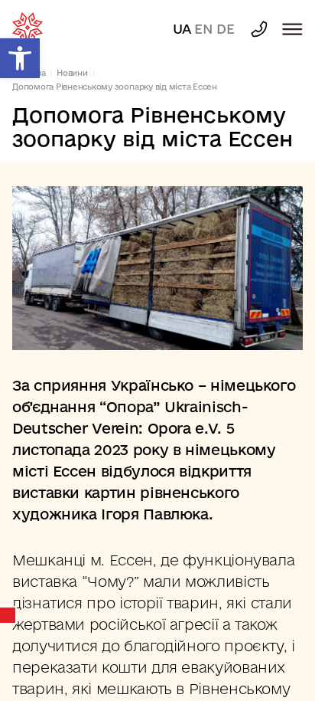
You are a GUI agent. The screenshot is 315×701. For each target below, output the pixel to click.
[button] (20, 58)
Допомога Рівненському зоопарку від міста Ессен (114, 86)
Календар (8, 615)
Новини (72, 72)
